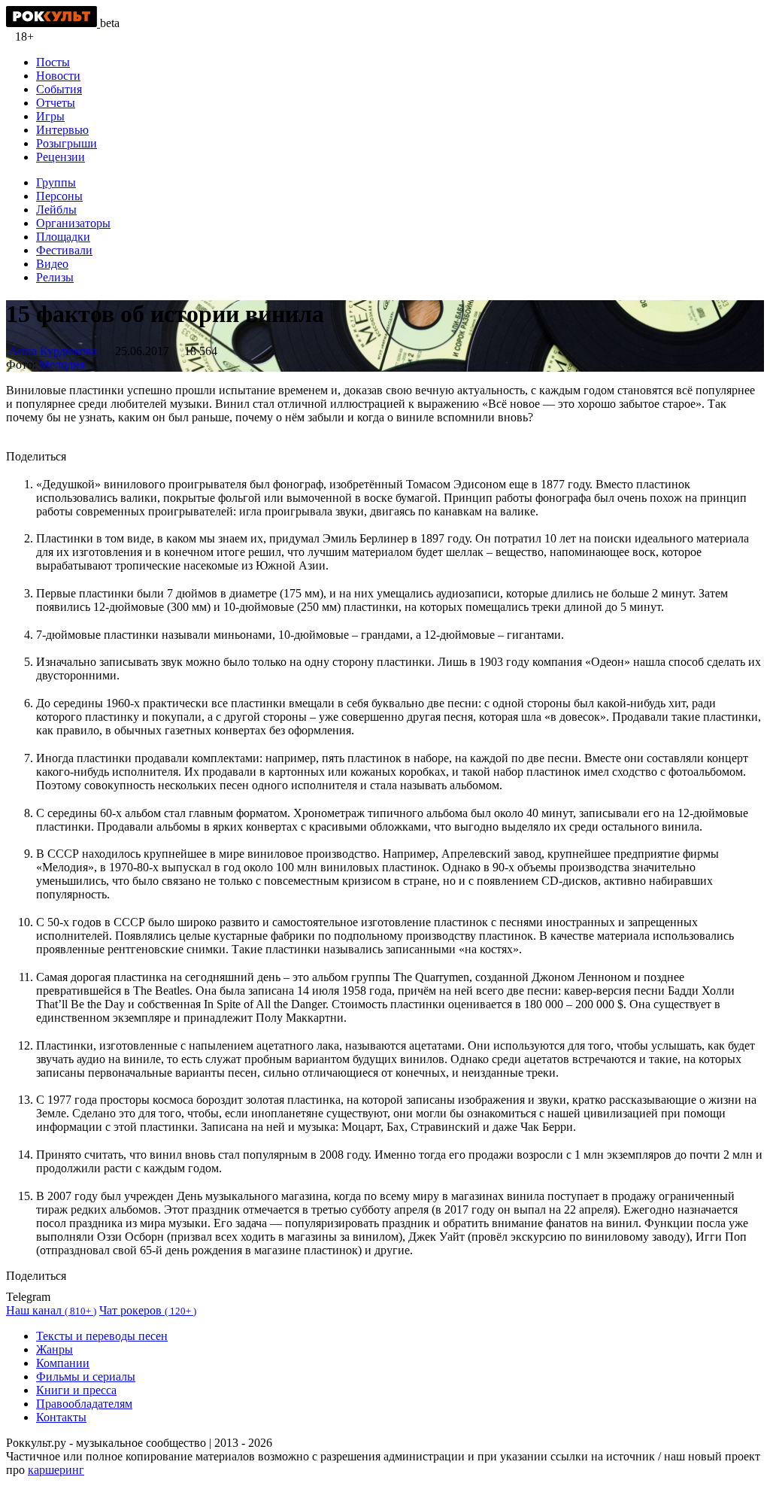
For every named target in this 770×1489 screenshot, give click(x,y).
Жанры (54, 1349)
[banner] (53, 23)
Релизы (55, 277)
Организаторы (73, 223)
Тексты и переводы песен (102, 1335)
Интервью (62, 129)
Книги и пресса (76, 1390)
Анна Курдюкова (53, 351)
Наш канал (51, 1310)
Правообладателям (84, 1403)
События (59, 89)
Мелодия (62, 364)
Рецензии (60, 156)
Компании (62, 1363)
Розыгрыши (66, 143)
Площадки (63, 236)
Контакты (61, 1417)
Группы (56, 182)
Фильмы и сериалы (85, 1376)
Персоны (59, 196)
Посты (53, 62)
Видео (52, 263)
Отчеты (55, 102)
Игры (50, 116)
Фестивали (64, 250)
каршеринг (56, 1469)
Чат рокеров (147, 1310)
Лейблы (56, 209)
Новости (58, 75)
